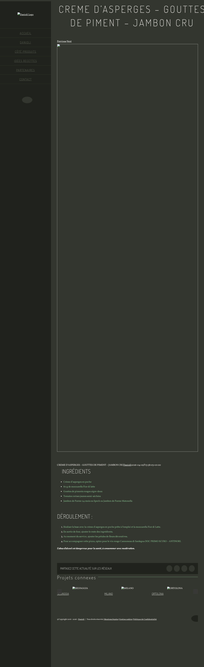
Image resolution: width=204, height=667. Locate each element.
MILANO (108, 593)
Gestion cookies (125, 619)
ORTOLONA (158, 593)
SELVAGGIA (63, 593)
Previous (61, 41)
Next (69, 41)
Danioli (127, 465)
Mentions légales (111, 619)
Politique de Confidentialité (145, 619)
